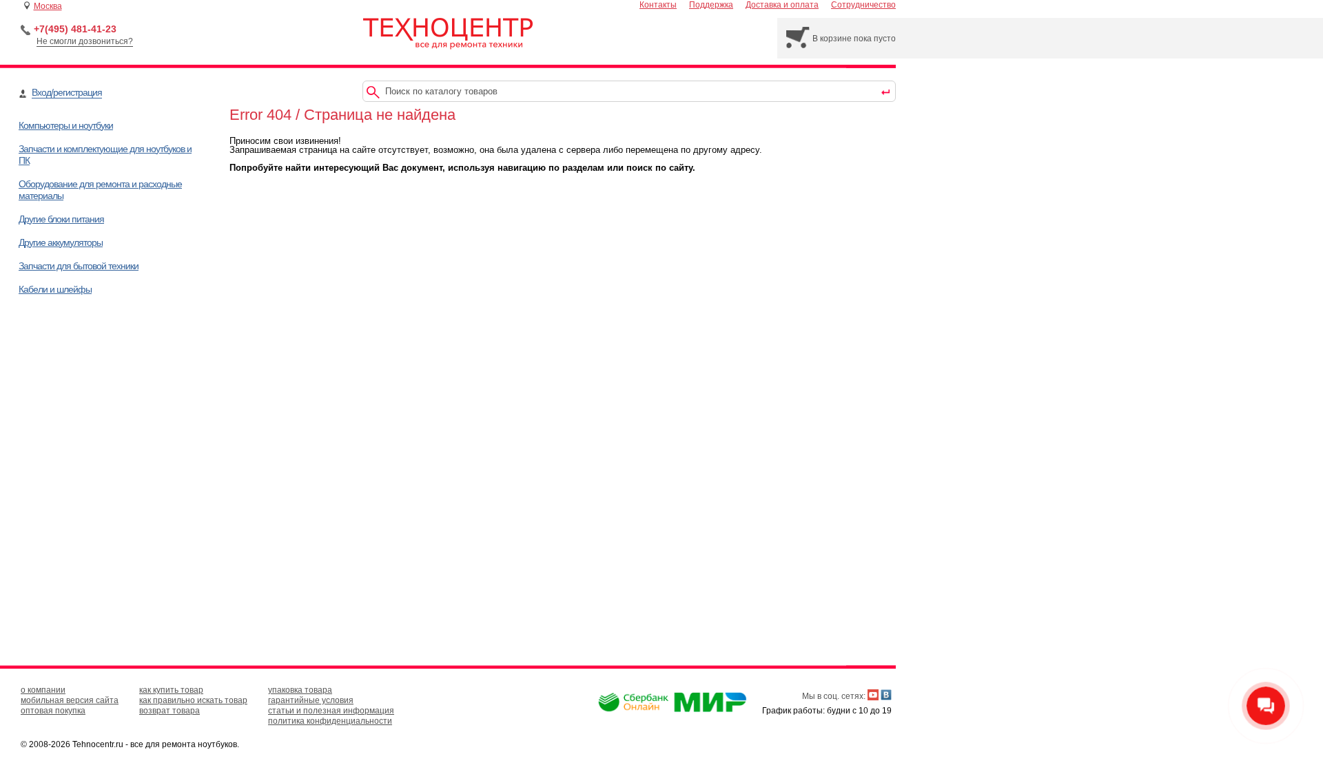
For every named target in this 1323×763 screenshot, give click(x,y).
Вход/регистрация (67, 92)
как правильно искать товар (193, 700)
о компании (43, 690)
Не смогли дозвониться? (85, 41)
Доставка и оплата (782, 5)
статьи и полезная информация (331, 711)
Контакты (658, 5)
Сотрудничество (863, 5)
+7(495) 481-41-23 (75, 28)
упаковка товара (300, 690)
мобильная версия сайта (70, 700)
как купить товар (171, 690)
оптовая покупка (53, 711)
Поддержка (711, 5)
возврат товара (169, 711)
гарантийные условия (310, 700)
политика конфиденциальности (330, 721)
